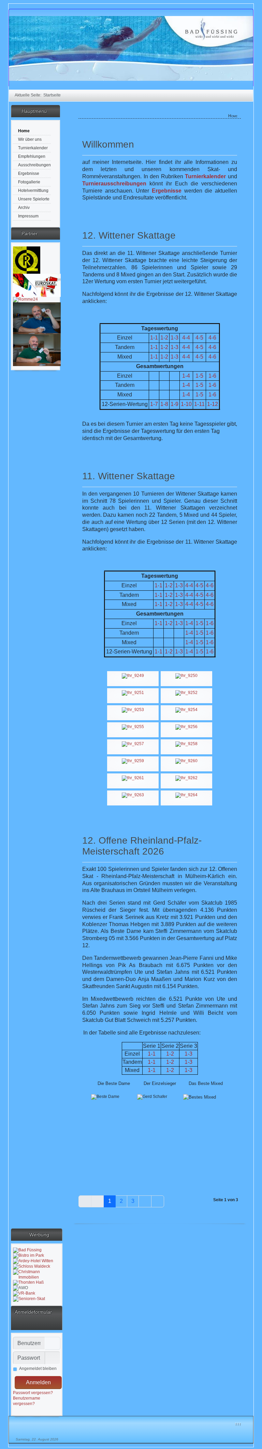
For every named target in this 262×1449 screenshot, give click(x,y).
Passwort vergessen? (33, 1392)
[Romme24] (25, 299)
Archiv (24, 207)
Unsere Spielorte (33, 199)
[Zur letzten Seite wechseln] (157, 1201)
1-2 (169, 623)
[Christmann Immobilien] (36, 1274)
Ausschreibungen (34, 165)
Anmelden (38, 1382)
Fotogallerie (29, 182)
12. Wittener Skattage (129, 235)
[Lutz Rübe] (26, 259)
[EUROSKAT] (37, 285)
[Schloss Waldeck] (31, 1266)
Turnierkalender (33, 148)
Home (24, 131)
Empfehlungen (31, 156)
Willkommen (108, 144)
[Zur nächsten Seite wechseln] (145, 1201)
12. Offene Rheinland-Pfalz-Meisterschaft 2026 (142, 846)
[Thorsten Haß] (28, 1282)
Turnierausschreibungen (114, 183)
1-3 (179, 585)
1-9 (174, 404)
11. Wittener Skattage (128, 476)
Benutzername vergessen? (26, 1401)
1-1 (158, 595)
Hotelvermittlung (33, 190)
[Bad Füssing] (27, 1250)
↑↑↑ (238, 1423)
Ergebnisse (28, 173)
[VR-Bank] (24, 1293)
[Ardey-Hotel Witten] (33, 1260)
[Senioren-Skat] (29, 1298)
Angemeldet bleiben (38, 1368)
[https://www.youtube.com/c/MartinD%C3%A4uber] (37, 349)
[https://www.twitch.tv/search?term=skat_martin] (37, 318)
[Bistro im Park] (28, 1255)
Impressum (28, 216)
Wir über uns (30, 139)
